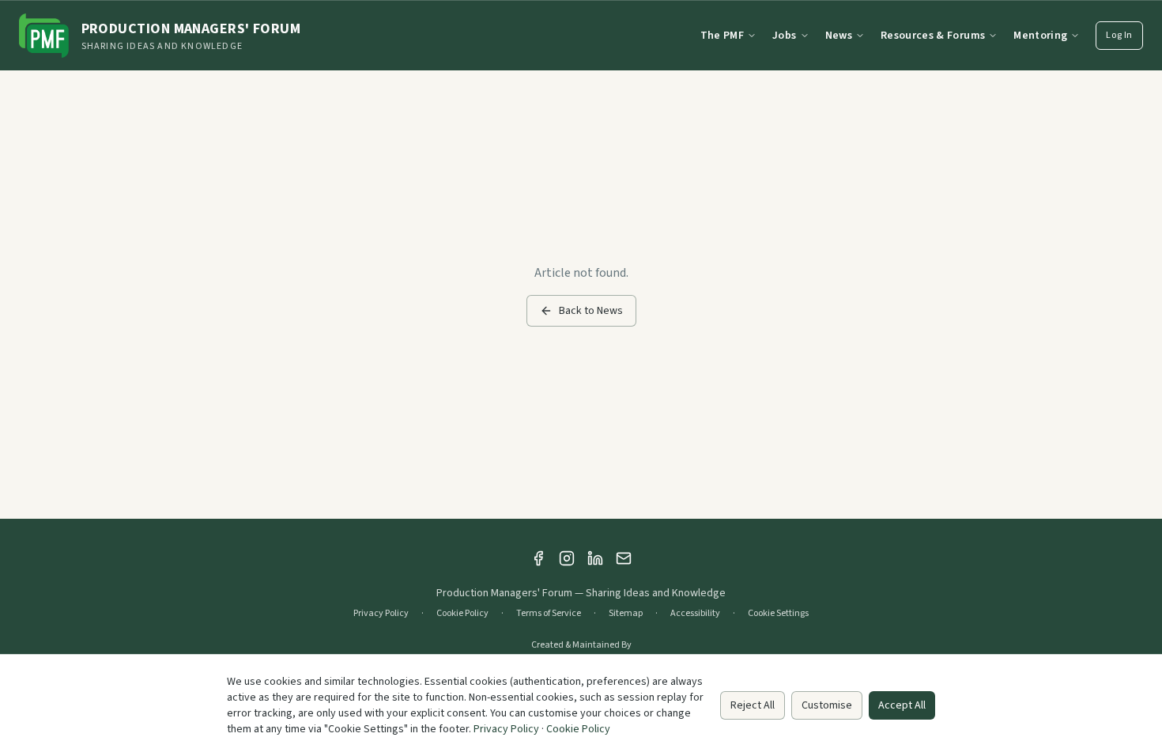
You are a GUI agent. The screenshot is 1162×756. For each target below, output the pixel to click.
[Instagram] (567, 558)
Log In (1119, 35)
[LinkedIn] (595, 558)
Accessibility (695, 613)
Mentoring (1040, 35)
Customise (827, 705)
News (838, 35)
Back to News (591, 311)
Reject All (752, 705)
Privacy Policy (381, 613)
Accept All (902, 705)
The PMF (722, 35)
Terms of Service (548, 613)
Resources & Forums (933, 35)
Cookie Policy (462, 613)
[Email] (624, 558)
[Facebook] (538, 558)
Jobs (784, 35)
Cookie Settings (778, 613)
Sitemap (626, 613)
